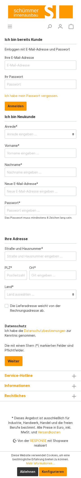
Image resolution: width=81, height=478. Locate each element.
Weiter (14, 361)
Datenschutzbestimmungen (44, 331)
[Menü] (9, 26)
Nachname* (13, 165)
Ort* (32, 268)
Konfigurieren (53, 472)
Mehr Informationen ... (40, 463)
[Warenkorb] (71, 26)
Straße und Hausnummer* (24, 248)
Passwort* (12, 203)
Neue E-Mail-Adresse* (21, 184)
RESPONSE (38, 441)
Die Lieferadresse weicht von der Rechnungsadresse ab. (35, 308)
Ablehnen (27, 472)
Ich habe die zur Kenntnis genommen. (38, 330)
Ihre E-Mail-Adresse (19, 57)
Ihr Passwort (14, 77)
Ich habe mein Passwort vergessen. (31, 96)
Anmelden (16, 106)
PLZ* (8, 268)
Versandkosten (49, 432)
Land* (9, 287)
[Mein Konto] (60, 26)
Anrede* (11, 126)
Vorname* (12, 145)
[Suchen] (49, 26)
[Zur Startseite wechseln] (40, 11)
